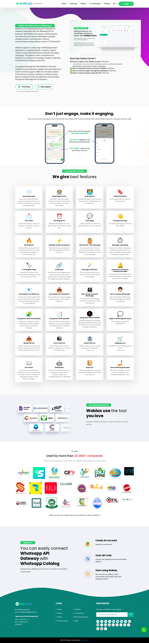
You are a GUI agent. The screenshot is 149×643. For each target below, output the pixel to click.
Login (126, 4)
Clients (83, 4)
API (114, 4)
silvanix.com (84, 640)
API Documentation (81, 617)
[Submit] (131, 614)
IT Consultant (95, 4)
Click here (105, 62)
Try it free (25, 87)
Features (73, 4)
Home (64, 4)
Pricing (107, 4)
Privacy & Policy (62, 621)
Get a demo (45, 87)
